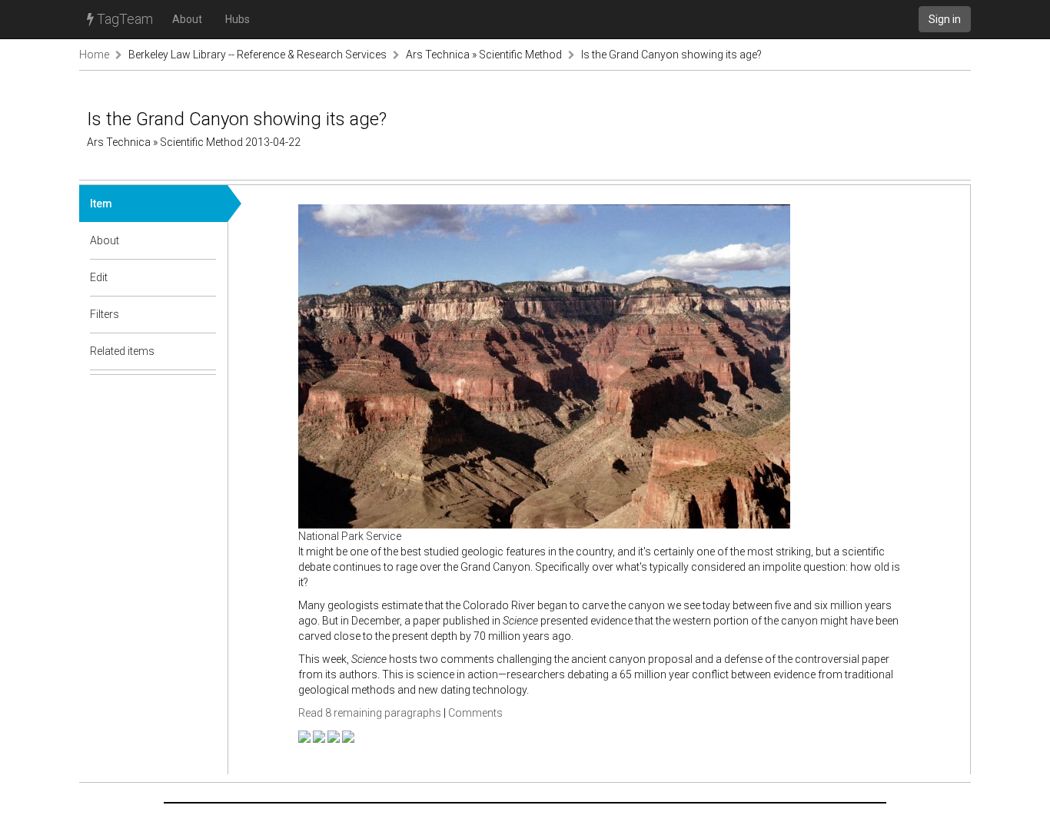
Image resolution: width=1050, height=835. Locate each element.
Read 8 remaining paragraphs (369, 713)
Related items (122, 351)
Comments (475, 713)
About (187, 19)
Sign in (945, 19)
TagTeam (123, 19)
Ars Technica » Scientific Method (484, 54)
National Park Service (349, 536)
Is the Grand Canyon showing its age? (671, 54)
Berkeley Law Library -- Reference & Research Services (257, 54)
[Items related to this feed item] (205, 351)
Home (94, 54)
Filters (104, 314)
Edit (99, 277)
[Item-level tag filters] (205, 314)
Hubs (237, 19)
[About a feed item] (205, 240)
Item (101, 203)
